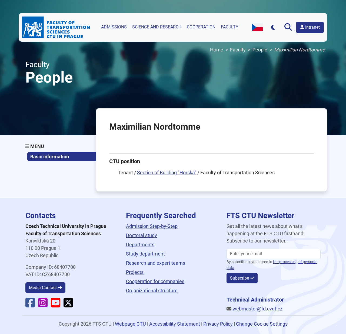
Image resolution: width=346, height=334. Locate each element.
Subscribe (239, 278)
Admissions (114, 27)
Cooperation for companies (155, 281)
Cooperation (201, 27)
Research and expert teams (155, 263)
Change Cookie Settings (262, 324)
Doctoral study (141, 235)
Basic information (49, 156)
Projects (135, 272)
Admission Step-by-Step (152, 226)
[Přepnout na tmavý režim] (273, 27)
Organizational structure (152, 290)
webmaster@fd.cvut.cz (257, 309)
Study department (145, 254)
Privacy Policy (218, 324)
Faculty (229, 27)
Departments (140, 244)
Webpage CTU (130, 324)
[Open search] (288, 27)
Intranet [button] (312, 27)
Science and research (156, 27)
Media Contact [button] (43, 287)
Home (216, 50)
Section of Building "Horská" (166, 172)
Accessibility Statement (174, 324)
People (259, 50)
